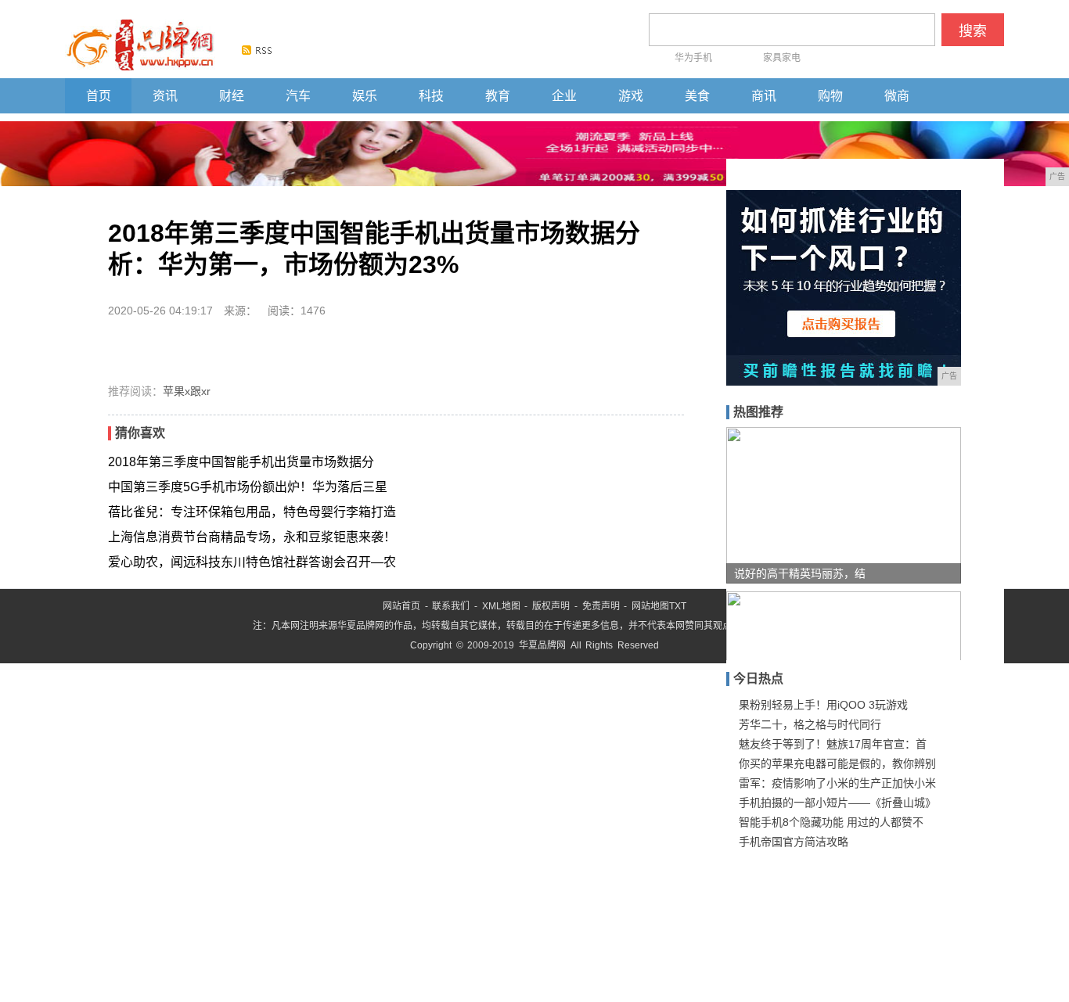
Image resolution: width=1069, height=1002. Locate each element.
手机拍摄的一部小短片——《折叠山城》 (837, 802)
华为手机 (693, 57)
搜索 (973, 31)
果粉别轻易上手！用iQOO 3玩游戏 (823, 705)
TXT (677, 606)
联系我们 (451, 606)
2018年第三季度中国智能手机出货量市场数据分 (241, 462)
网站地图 (650, 606)
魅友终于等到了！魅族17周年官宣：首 (833, 744)
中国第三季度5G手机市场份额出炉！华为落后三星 (247, 487)
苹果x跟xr (187, 391)
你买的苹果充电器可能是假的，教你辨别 (837, 763)
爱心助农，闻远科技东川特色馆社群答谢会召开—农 (252, 562)
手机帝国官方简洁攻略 (793, 841)
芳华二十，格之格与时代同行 (810, 724)
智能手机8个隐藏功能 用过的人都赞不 (831, 822)
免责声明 (601, 606)
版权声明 (551, 606)
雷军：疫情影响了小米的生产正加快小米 (837, 783)
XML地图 (501, 606)
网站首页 (401, 606)
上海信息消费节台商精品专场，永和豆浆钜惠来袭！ (252, 537)
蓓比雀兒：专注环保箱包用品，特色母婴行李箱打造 (252, 512)
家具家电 (782, 57)
